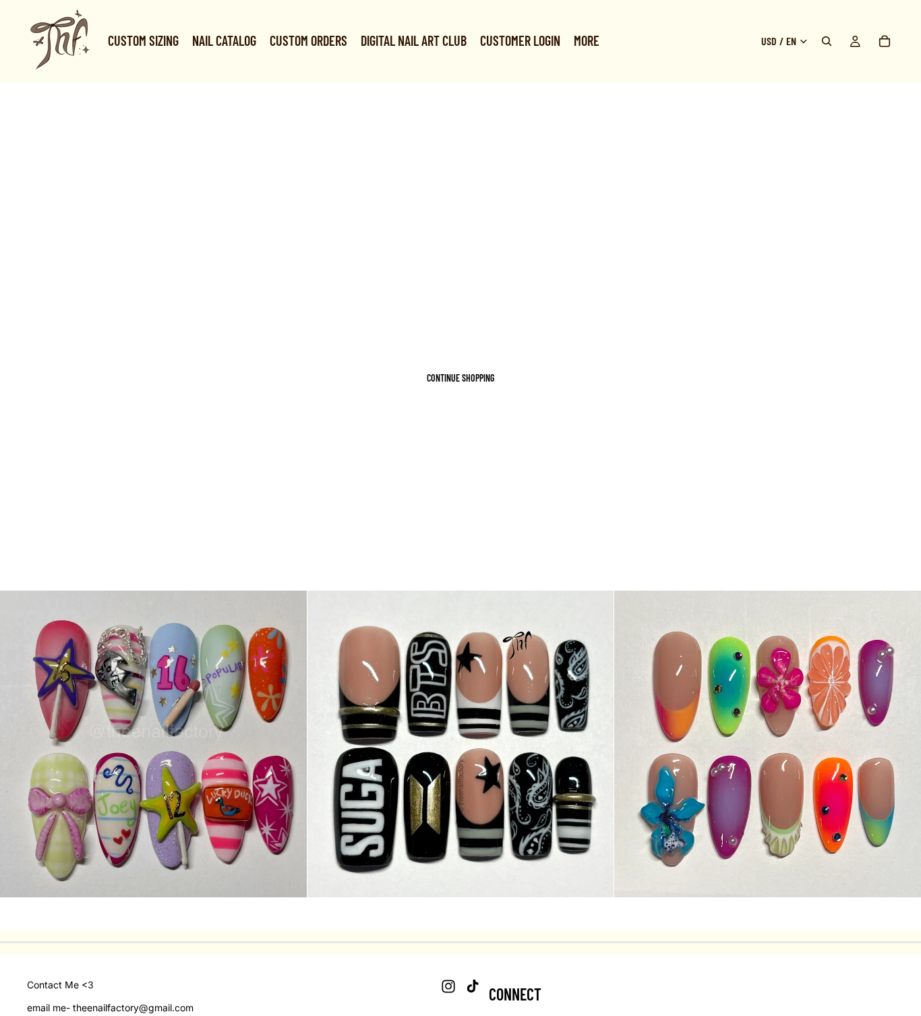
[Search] (826, 41)
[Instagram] (448, 986)
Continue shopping (460, 378)
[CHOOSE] (286, 876)
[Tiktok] (473, 986)
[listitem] (586, 41)
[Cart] (884, 41)
